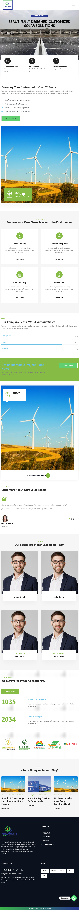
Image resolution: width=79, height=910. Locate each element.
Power (62, 871)
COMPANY (46, 837)
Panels (53, 871)
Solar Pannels (17, 795)
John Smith (59, 597)
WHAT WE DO (47, 841)
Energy (45, 871)
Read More (5, 808)
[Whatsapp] (74, 898)
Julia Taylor (59, 656)
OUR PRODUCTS (48, 844)
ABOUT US (46, 833)
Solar (70, 871)
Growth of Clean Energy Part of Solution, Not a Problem (12, 801)
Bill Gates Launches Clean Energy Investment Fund (63, 801)
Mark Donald (19, 656)
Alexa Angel (19, 597)
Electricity (43, 795)
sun (44, 875)
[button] (69, 519)
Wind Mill (68, 795)
